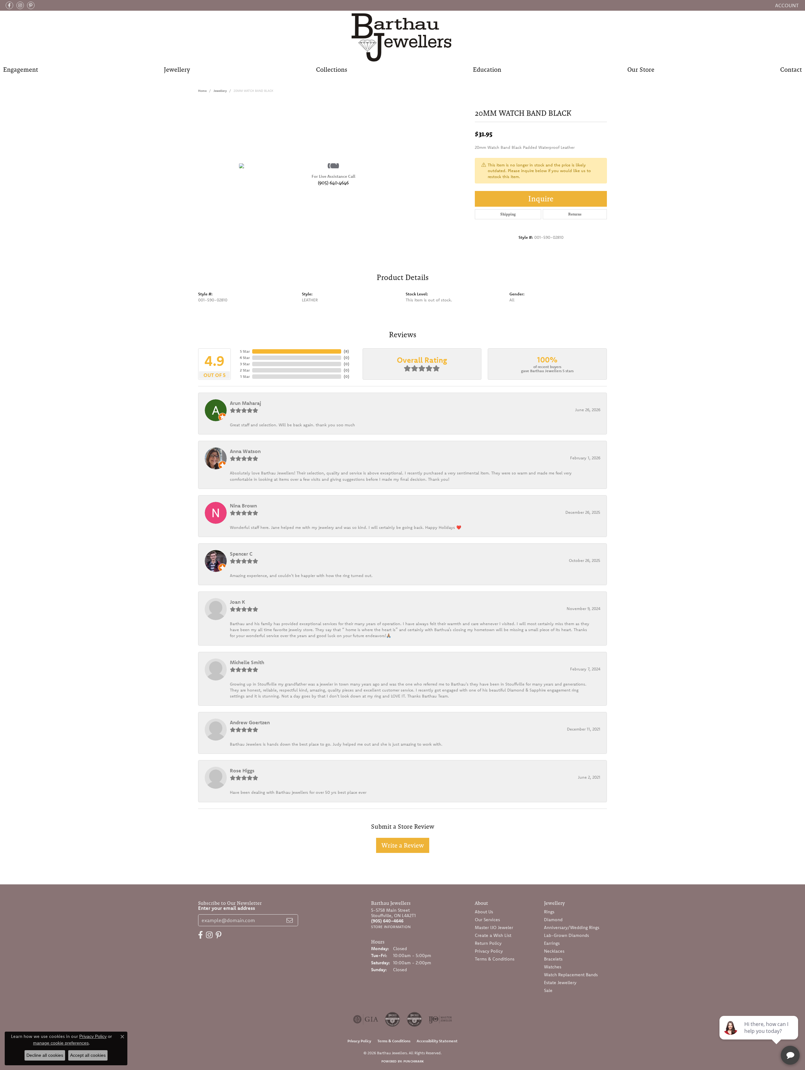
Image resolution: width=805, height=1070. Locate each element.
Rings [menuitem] (549, 912)
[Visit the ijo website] (440, 1019)
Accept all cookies (88, 1055)
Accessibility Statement (437, 1041)
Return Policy (488, 943)
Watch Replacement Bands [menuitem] (571, 975)
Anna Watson (245, 451)
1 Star (245, 376)
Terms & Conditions (494, 959)
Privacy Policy (489, 951)
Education (487, 69)
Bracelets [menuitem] (553, 959)
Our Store (640, 69)
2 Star (245, 370)
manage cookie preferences (61, 1042)
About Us (484, 912)
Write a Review (402, 845)
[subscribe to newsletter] (289, 920)
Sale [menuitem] (548, 990)
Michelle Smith (247, 662)
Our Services (487, 919)
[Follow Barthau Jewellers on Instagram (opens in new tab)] (20, 5)
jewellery (220, 91)
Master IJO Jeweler (494, 927)
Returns (574, 214)
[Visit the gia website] (365, 1019)
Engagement (20, 69)
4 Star (245, 357)
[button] (786, 5)
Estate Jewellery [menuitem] (560, 982)
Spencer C (241, 554)
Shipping (508, 214)
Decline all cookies (44, 1055)
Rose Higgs (242, 770)
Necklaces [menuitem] (554, 951)
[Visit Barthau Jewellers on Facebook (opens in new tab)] (9, 5)
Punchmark (413, 1061)
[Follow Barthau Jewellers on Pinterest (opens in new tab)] (31, 5)
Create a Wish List (493, 935)
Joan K (237, 602)
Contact (791, 69)
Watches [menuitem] (552, 967)
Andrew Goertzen (250, 722)
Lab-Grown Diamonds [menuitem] (566, 935)
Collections (331, 69)
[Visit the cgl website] (414, 1019)
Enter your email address (226, 908)
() (346, 351)
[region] (333, 165)
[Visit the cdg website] (392, 1019)
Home (202, 91)
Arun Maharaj (245, 403)
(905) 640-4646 (333, 183)
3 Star (245, 363)
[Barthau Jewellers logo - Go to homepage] (402, 37)
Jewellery (177, 69)
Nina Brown (243, 505)
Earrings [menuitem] (552, 943)
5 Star (245, 351)
